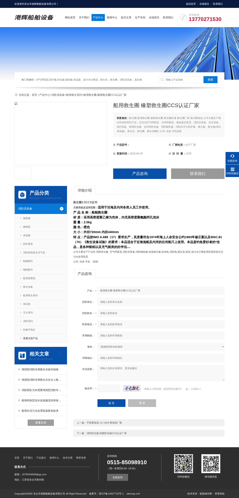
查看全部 (40, 422)
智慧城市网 (206, 493)
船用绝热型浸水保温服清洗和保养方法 (42, 400)
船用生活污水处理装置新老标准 (40, 410)
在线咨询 (117, 477)
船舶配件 (28, 261)
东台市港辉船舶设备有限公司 (40, 3)
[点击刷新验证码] (132, 388)
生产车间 (140, 17)
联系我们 (218, 3)
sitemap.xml (133, 493)
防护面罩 (28, 244)
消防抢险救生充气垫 (34, 252)
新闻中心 (112, 17)
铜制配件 (28, 269)
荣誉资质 (81, 457)
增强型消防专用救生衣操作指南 (40, 369)
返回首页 (191, 3)
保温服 (26, 235)
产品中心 (98, 17)
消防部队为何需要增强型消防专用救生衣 (42, 390)
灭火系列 (28, 312)
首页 (35, 94)
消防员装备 (58, 94)
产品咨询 (140, 173)
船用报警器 (29, 278)
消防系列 (28, 321)
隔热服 (26, 218)
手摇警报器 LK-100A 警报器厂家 (104, 422)
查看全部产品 (30, 338)
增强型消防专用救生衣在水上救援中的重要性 (42, 379)
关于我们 (84, 17)
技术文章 (126, 17)
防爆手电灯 (29, 329)
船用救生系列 (74, 94)
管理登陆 (219, 493)
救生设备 (28, 286)
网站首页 (70, 17)
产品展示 (41, 457)
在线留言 (204, 3)
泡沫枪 (26, 304)
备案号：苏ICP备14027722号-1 (106, 493)
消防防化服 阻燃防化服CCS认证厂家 (107, 433)
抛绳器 (26, 226)
